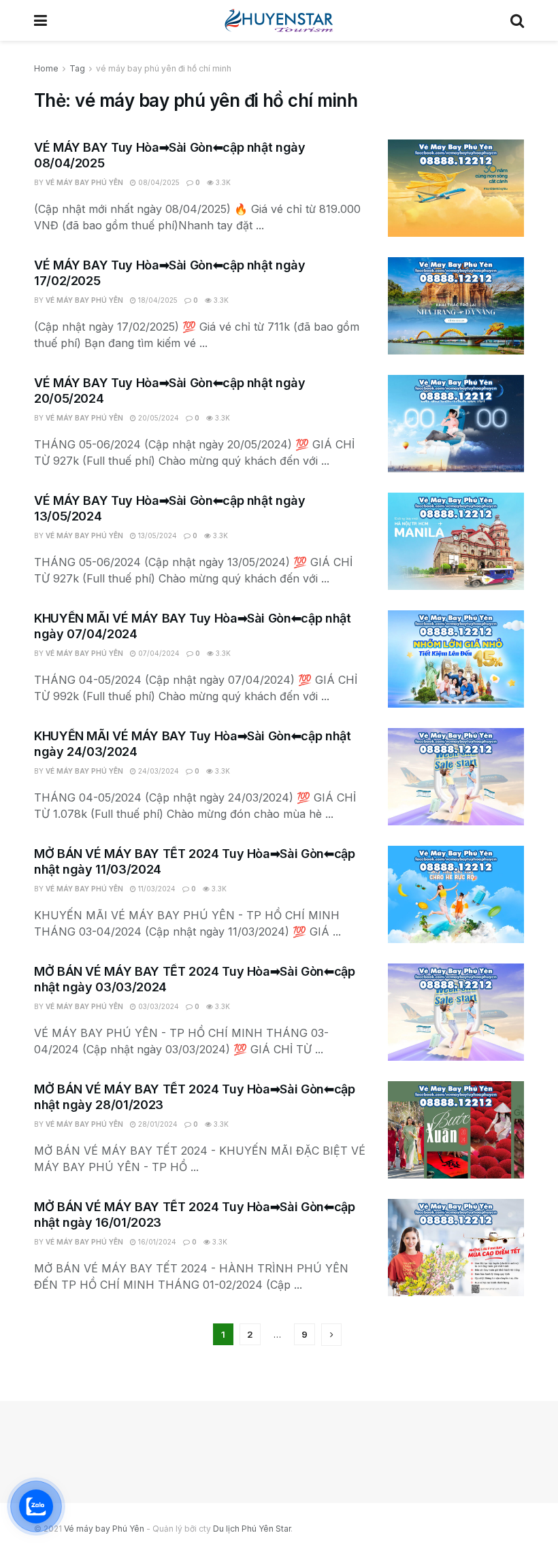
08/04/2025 (158, 182)
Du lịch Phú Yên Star (252, 1528)
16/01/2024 (156, 1242)
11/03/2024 (156, 889)
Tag (77, 68)
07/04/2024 (158, 653)
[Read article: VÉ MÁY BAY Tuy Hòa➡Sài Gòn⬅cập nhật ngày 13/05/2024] (456, 541)
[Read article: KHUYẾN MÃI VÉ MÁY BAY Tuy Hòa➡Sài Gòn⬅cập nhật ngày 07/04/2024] (456, 659)
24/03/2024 (157, 771)
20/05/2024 (157, 418)
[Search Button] (517, 20)
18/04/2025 (157, 300)
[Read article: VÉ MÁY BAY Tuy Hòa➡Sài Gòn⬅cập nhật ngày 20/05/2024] (456, 423)
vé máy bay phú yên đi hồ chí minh (163, 68)
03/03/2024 (157, 1006)
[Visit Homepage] (278, 20)
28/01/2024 (157, 1124)
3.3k (222, 182)
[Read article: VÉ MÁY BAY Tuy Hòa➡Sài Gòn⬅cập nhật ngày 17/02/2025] (456, 305)
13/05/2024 (156, 535)
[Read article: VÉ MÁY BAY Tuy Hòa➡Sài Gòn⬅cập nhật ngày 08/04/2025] (456, 188)
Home (46, 68)
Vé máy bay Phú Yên (84, 182)
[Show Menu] (40, 20)
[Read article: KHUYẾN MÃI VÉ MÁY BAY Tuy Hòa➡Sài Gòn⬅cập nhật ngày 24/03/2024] (456, 776)
